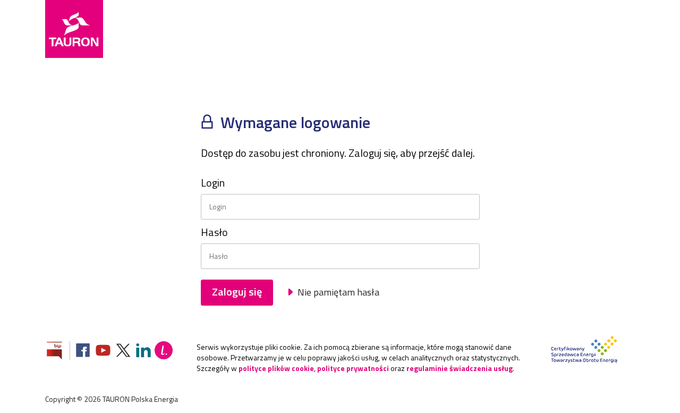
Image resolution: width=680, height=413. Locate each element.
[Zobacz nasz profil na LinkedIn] (143, 351)
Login (213, 182)
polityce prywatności (353, 368)
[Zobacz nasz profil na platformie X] (123, 351)
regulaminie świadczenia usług (459, 368)
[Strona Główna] (74, 29)
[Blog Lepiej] (164, 351)
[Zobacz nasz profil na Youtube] (103, 351)
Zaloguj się (237, 291)
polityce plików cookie (276, 368)
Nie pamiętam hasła (337, 292)
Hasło (214, 232)
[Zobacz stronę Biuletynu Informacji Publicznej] (58, 351)
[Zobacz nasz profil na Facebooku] (83, 351)
